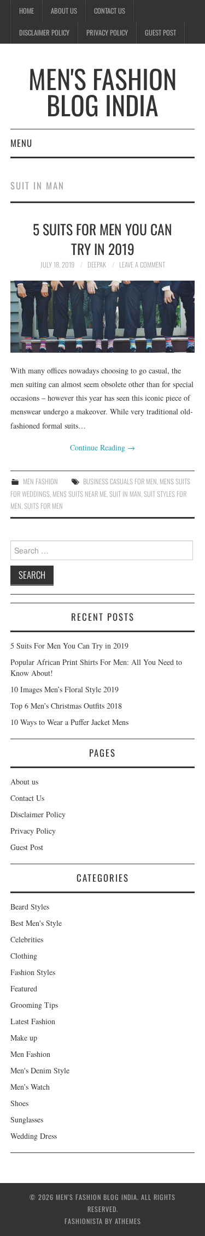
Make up (23, 1037)
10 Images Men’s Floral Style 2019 (64, 689)
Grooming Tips (34, 1005)
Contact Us (109, 10)
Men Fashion (40, 481)
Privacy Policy (107, 32)
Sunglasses (26, 1119)
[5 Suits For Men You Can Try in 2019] (102, 317)
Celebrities (26, 939)
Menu (21, 143)
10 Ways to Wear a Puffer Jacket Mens (69, 722)
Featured (23, 988)
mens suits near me (79, 494)
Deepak (96, 264)
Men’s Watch (30, 1087)
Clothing (23, 955)
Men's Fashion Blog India (102, 91)
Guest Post (160, 32)
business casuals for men (120, 481)
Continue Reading (102, 447)
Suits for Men (43, 506)
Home (26, 10)
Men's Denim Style (39, 1070)
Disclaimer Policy (44, 32)
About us (64, 10)
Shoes (19, 1103)
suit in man (125, 494)
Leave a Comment (142, 264)
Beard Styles (29, 906)
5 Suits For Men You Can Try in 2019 (102, 238)
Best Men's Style (36, 923)
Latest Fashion (32, 1021)
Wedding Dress (33, 1136)
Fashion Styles (32, 972)
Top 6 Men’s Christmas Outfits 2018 (66, 705)
